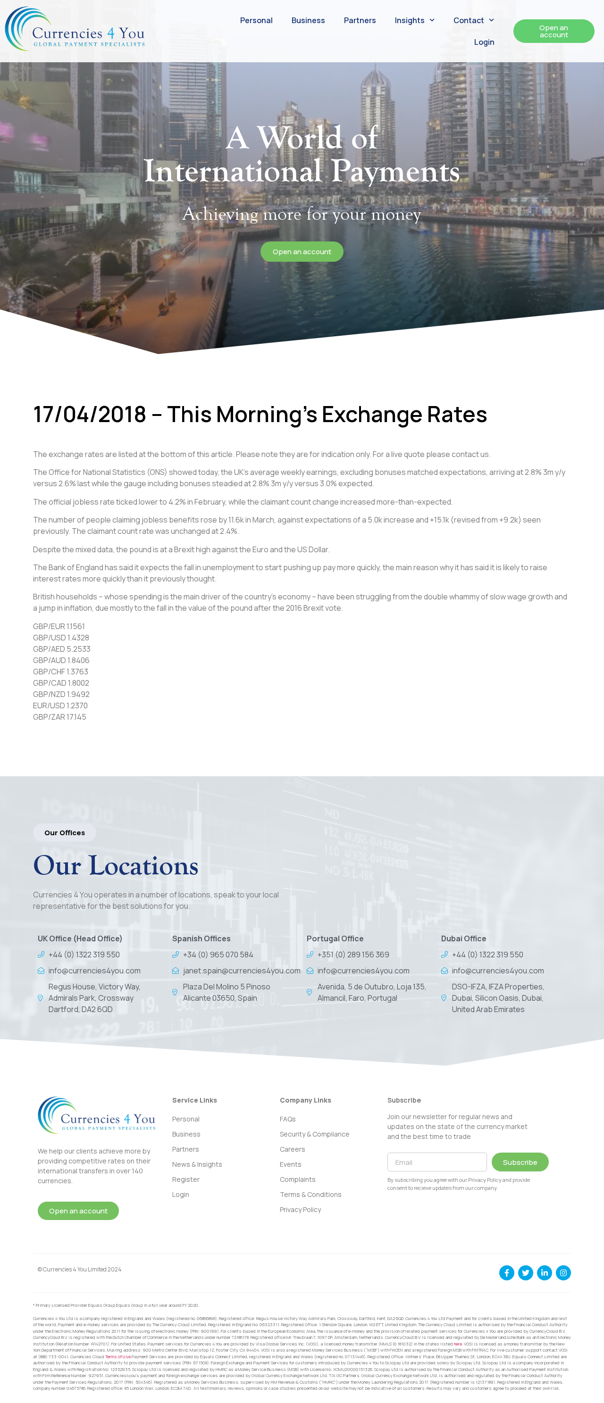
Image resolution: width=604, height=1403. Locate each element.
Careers (292, 1149)
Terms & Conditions (311, 1194)
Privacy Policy (300, 1209)
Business (308, 20)
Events (291, 1164)
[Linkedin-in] (544, 1272)
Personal (256, 20)
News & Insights (197, 1164)
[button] (64, 832)
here (458, 1344)
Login (484, 42)
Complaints (298, 1179)
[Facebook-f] (506, 1272)
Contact (468, 20)
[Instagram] (563, 1272)
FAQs (288, 1118)
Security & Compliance (315, 1133)
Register (186, 1179)
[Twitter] (525, 1272)
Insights (410, 20)
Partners (360, 20)
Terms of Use (118, 1356)
